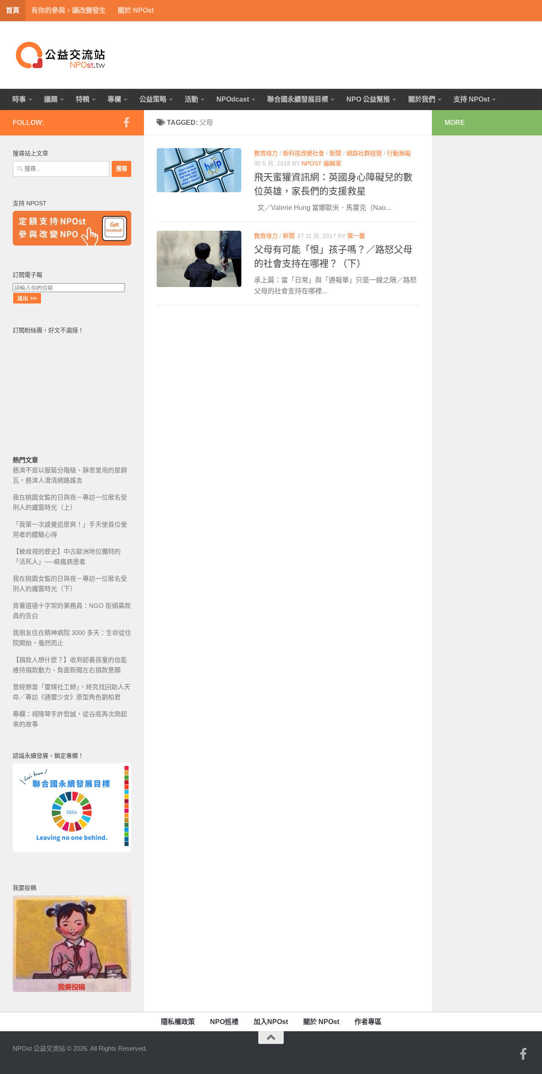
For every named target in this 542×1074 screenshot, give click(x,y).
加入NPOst (271, 1021)
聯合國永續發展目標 (297, 99)
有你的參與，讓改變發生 (68, 10)
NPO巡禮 (224, 1021)
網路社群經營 (364, 153)
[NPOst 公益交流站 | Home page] (61, 55)
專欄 (114, 99)
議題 (51, 99)
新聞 (335, 153)
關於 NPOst (136, 10)
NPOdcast (232, 99)
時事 (19, 99)
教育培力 (266, 153)
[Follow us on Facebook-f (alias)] (126, 122)
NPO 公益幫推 (368, 99)
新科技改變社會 (303, 153)
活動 (191, 99)
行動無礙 (399, 153)
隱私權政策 (178, 1021)
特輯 (82, 99)
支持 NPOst (471, 99)
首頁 (12, 10)
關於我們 (421, 99)
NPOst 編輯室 (321, 163)
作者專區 (368, 1021)
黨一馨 (356, 235)
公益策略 (152, 99)
